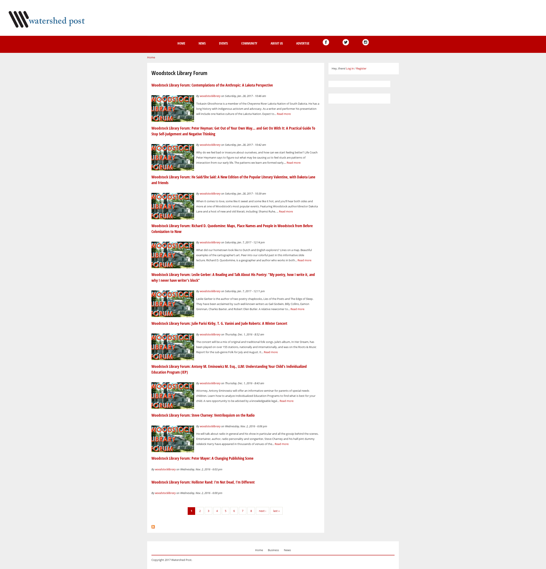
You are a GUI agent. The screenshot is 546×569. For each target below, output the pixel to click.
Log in (350, 68)
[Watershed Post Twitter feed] (345, 42)
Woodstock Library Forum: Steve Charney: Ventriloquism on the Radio (203, 415)
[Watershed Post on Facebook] (325, 42)
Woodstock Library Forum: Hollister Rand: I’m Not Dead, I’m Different (203, 482)
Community (249, 43)
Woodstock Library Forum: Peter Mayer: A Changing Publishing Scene (202, 458)
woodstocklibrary (210, 96)
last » (276, 511)
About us (277, 43)
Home (181, 43)
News (202, 43)
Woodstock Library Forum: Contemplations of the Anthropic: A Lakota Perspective (212, 85)
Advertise (302, 43)
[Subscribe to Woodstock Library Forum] (153, 526)
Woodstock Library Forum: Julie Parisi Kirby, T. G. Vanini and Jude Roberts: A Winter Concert (219, 323)
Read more (284, 114)
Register (361, 68)
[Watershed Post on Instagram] (365, 42)
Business (273, 550)
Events (223, 43)
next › (262, 511)
